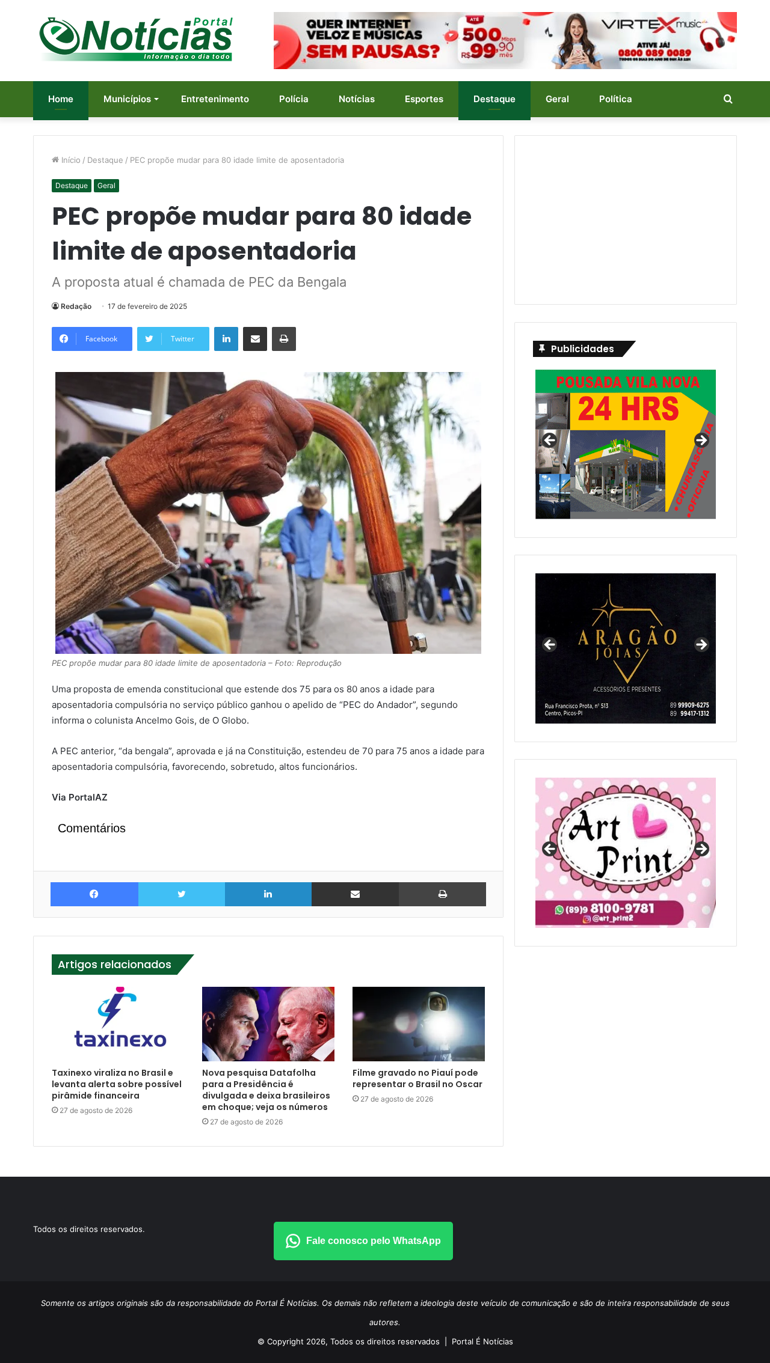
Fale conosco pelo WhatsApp (373, 1241)
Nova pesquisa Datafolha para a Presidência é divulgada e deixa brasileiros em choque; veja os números (266, 1090)
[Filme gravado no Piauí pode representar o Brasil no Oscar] (419, 1024)
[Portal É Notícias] (136, 39)
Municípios (127, 99)
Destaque (494, 99)
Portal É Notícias (482, 1341)
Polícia (294, 99)
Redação (76, 306)
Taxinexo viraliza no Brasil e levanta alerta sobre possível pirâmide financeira (117, 1084)
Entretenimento (215, 99)
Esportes (424, 99)
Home (60, 99)
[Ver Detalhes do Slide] (625, 853)
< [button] (550, 441)
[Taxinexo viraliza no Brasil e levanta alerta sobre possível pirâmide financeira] (118, 1024)
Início (70, 160)
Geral (557, 99)
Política (615, 99)
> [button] (701, 441)
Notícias (357, 99)
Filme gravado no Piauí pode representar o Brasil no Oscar (417, 1078)
